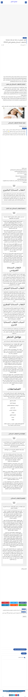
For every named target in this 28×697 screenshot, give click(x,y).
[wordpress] (12, 695)
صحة (25, 37)
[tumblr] (10, 695)
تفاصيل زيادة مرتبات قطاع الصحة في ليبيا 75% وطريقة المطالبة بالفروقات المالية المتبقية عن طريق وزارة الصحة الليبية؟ (13, 133)
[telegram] (14, 695)
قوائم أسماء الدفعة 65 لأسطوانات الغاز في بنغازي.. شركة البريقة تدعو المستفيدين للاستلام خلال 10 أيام (13, 129)
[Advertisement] (14, 21)
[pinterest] (16, 695)
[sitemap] (18, 695)
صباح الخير (14, 2)
